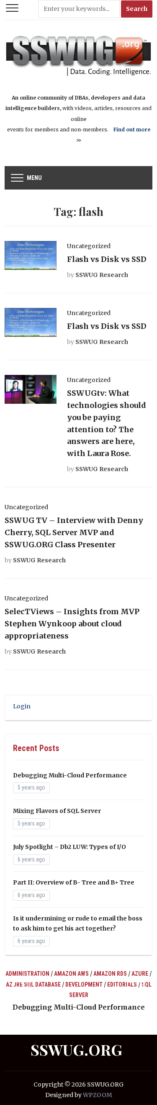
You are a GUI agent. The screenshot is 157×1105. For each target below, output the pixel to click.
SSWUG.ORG (76, 1049)
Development (84, 984)
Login (22, 706)
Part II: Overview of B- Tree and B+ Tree (73, 882)
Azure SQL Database (33, 984)
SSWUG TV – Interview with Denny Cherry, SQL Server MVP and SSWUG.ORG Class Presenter (74, 532)
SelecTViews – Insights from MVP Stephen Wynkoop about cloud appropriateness (72, 624)
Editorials (122, 984)
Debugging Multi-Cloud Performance (70, 775)
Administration (27, 973)
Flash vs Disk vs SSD (107, 259)
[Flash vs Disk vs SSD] (30, 255)
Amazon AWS (71, 973)
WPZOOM (97, 1095)
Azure (139, 973)
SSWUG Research (101, 275)
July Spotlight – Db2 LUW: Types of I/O (69, 847)
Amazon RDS (110, 973)
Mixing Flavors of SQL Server (57, 811)
